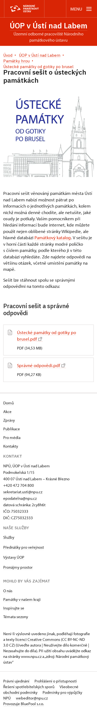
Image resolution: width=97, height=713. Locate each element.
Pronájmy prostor (18, 567)
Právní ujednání (16, 681)
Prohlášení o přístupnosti (55, 681)
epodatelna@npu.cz (20, 498)
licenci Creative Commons (37, 639)
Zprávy (9, 420)
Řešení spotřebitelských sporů (29, 686)
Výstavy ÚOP (13, 557)
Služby (8, 537)
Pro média (11, 437)
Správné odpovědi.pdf (38, 365)
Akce (7, 411)
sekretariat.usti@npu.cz (22, 491)
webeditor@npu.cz (32, 698)
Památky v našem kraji (22, 599)
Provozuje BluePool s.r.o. (23, 703)
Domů (8, 402)
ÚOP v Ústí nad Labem (48, 26)
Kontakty (10, 446)
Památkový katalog (52, 237)
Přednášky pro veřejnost (23, 547)
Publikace (11, 428)
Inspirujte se (13, 608)
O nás (7, 590)
